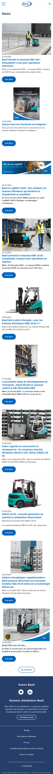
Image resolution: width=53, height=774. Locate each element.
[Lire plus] (26, 39)
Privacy (26, 742)
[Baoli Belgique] (26, 4)
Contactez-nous (27, 717)
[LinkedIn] (30, 692)
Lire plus (9, 79)
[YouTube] (21, 692)
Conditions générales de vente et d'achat (26, 748)
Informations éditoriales (26, 736)
